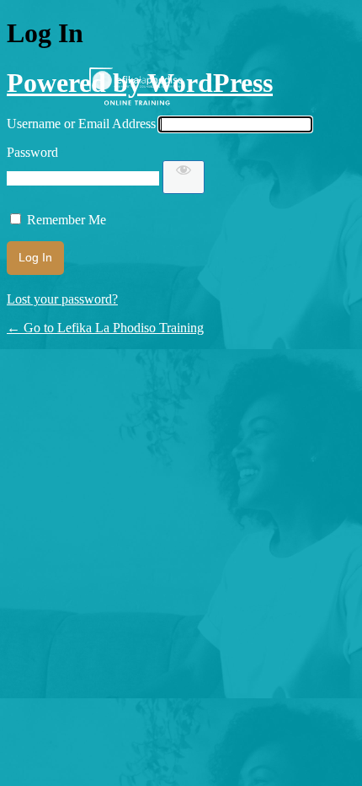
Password (32, 152)
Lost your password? (62, 299)
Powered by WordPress (140, 82)
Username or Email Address (81, 123)
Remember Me (66, 220)
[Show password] (183, 177)
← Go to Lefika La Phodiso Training (105, 327)
